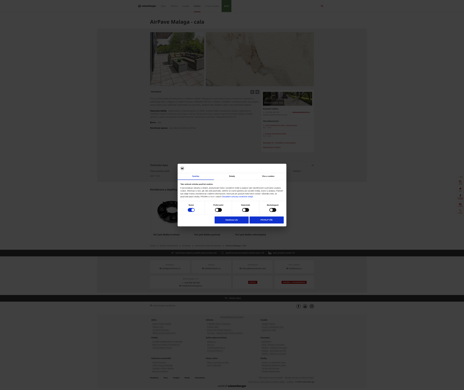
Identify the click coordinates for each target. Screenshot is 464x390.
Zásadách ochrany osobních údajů (237, 197)
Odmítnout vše (231, 220)
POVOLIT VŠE (267, 220)
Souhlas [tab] (195, 176)
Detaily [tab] (232, 176)
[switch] (218, 210)
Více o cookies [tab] (268, 176)
